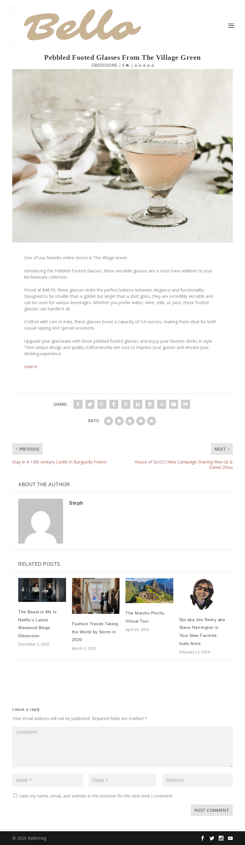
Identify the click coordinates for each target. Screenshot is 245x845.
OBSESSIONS (104, 65)
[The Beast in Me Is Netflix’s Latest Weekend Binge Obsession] (42, 590)
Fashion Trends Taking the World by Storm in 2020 (95, 631)
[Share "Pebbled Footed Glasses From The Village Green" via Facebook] (78, 404)
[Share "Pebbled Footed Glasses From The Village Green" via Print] (186, 404)
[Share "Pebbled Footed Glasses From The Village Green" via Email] (174, 404)
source (30, 366)
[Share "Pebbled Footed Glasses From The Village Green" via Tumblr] (114, 404)
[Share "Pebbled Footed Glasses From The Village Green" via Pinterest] (126, 404)
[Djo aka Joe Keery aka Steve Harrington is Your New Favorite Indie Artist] (203, 594)
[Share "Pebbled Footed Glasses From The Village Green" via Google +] (102, 404)
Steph (76, 503)
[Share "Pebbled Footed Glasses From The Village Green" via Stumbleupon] (162, 404)
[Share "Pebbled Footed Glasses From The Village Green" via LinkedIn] (138, 404)
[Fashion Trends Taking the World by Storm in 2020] (96, 596)
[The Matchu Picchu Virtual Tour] (149, 590)
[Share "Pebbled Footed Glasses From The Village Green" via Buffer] (150, 404)
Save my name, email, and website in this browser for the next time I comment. (96, 796)
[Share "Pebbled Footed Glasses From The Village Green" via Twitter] (90, 404)
